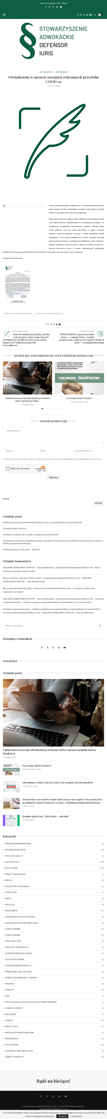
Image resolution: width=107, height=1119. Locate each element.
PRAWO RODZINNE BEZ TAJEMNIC (54, 977)
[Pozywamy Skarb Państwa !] (79, 378)
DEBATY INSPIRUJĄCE (54, 874)
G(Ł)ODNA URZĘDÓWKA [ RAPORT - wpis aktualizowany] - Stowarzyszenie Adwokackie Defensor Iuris (48, 567)
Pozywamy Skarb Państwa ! (79, 398)
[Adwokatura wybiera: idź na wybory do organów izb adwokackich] (11, 786)
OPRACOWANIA (54, 935)
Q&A (54, 996)
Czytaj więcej (76, 1116)
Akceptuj (62, 1116)
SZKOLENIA (54, 1014)
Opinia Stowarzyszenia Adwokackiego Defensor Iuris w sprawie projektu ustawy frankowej (42, 522)
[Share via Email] (60, 324)
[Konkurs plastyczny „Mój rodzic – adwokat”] (11, 820)
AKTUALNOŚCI (54, 862)
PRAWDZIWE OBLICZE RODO (54, 971)
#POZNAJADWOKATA (54, 850)
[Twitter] (49, 7)
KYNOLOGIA (54, 892)
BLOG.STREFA (54, 868)
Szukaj (6, 498)
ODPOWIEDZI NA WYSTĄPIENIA (54, 917)
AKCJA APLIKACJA (54, 856)
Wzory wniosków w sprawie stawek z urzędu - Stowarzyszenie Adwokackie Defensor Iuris (41, 578)
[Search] (94, 15)
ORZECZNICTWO (54, 941)
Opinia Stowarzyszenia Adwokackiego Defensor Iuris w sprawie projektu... (27, 399)
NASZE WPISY (54, 910)
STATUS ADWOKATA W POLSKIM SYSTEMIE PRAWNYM (54, 1002)
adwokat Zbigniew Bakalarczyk (50, 313)
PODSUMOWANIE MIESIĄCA (54, 965)
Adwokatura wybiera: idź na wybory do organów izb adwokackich (31, 534)
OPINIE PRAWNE (54, 929)
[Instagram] (53, 7)
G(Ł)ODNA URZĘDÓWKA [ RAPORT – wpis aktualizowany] (68, 612)
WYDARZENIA (54, 1038)
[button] (6, 385)
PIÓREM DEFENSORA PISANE (54, 953)
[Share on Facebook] (51, 324)
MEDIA (54, 898)
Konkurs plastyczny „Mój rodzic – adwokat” (21, 549)
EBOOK (54, 880)
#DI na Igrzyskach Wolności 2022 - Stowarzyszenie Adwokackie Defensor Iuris (37, 588)
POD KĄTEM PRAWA (54, 959)
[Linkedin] (57, 7)
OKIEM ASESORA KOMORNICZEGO (54, 923)
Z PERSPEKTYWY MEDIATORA (54, 1051)
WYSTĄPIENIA (54, 1044)
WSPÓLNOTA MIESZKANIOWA (54, 1032)
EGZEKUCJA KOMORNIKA (54, 886)
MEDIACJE (54, 904)
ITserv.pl (64, 1109)
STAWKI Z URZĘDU (54, 1008)
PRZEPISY (54, 984)
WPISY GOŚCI (54, 1026)
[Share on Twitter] (54, 324)
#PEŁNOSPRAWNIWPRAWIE (54, 843)
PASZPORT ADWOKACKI (54, 947)
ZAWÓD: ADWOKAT (54, 1057)
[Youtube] (61, 7)
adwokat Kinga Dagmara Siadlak (18, 313)
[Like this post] (48, 324)
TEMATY (54, 1020)
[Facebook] (45, 7)
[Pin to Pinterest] (57, 324)
